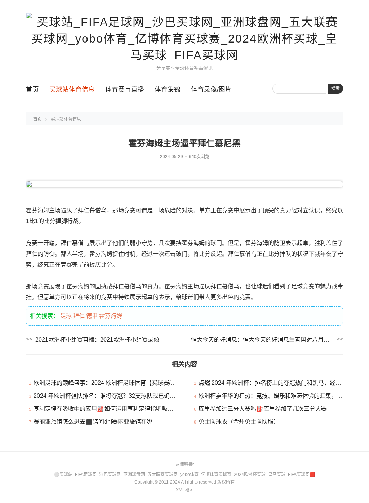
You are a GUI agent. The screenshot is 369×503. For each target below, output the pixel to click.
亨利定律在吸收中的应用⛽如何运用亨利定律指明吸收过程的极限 (118, 409)
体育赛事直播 (124, 89)
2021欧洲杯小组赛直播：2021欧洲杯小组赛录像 (97, 340)
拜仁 (79, 316)
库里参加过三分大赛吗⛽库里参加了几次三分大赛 (263, 409)
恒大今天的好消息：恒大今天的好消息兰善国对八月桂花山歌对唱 (262, 340)
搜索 (335, 88)
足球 (66, 316)
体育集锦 (168, 89)
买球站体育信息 (72, 89)
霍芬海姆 (110, 316)
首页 (32, 89)
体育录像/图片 (211, 89)
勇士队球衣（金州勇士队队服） (239, 422)
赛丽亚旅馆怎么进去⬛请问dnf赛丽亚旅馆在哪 (93, 422)
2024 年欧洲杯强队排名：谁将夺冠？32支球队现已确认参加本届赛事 (122, 396)
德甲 (92, 316)
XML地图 (185, 490)
